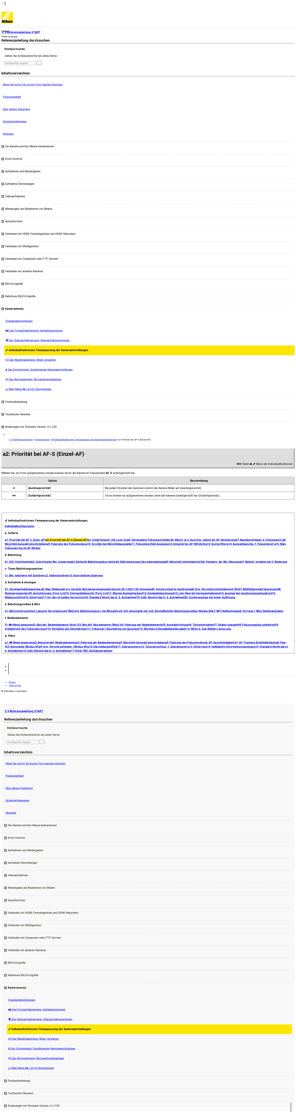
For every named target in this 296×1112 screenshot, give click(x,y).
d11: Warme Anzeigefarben (124, 593)
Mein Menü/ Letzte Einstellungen (28, 389)
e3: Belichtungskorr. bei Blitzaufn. (97, 611)
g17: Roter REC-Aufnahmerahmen (90, 650)
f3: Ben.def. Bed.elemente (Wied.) (99, 624)
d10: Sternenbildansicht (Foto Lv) (85, 593)
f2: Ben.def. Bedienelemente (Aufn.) (55, 624)
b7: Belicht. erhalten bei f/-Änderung (264, 561)
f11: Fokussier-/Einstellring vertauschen (112, 629)
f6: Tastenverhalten (201, 624)
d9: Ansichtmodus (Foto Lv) (46, 593)
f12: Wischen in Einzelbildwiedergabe (161, 629)
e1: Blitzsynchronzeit (18, 611)
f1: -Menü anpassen (19, 624)
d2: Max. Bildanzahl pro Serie (59, 589)
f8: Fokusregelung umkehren (256, 624)
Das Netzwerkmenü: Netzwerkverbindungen (33, 379)
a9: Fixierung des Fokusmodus (66, 544)
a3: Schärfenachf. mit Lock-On (107, 540)
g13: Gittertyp (196, 646)
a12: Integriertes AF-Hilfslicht (186, 544)
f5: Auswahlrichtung (175, 624)
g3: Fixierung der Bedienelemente (97, 642)
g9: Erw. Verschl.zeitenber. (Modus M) (63, 646)
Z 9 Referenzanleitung (21, 439)
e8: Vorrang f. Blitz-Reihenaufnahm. (261, 611)
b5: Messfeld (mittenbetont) (183, 561)
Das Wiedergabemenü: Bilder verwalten (30, 360)
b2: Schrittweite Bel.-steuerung (51, 561)
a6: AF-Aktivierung (224, 540)
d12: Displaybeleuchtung (157, 593)
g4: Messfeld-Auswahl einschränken (142, 642)
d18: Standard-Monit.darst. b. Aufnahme (109, 597)
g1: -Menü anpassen (19, 642)
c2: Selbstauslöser (57, 575)
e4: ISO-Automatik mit (134, 611)
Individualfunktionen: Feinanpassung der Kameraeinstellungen (46, 350)
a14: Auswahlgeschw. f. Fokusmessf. (250, 544)
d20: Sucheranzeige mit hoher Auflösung (209, 597)
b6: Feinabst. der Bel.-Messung (221, 561)
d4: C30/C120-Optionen (136, 589)
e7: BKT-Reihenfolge (225, 611)
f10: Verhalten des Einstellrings (66, 629)
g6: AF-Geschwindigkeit (219, 642)
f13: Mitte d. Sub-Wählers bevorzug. (208, 629)
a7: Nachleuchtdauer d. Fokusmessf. (259, 540)
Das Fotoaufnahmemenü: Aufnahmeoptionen (34, 330)
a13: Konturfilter (216, 544)
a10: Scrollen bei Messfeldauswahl (107, 544)
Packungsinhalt (12, 97)
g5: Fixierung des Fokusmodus (184, 642)
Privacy (12, 682)
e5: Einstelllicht (160, 611)
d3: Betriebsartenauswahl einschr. (99, 589)
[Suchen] (39, 63)
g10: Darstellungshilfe (101, 646)
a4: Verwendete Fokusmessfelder (148, 540)
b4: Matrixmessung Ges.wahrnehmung (140, 561)
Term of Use (15, 685)
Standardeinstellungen (19, 321)
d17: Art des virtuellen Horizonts (62, 597)
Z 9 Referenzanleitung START (24, 711)
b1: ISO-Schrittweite (18, 561)
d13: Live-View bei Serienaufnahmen (196, 593)
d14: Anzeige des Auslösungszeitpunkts (244, 593)
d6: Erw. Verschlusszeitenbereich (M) (214, 589)
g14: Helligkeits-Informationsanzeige (229, 646)
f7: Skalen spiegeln (226, 624)
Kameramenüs (42, 439)
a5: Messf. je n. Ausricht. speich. (191, 540)
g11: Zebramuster (127, 646)
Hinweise (8, 134)
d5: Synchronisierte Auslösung (171, 589)
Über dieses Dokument (16, 109)
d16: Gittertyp (32, 597)
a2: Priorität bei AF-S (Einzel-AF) (67, 540)
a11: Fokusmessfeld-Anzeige (148, 544)
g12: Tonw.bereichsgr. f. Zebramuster (163, 646)
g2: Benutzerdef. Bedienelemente (54, 642)
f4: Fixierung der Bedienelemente (141, 624)
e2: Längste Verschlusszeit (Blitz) (54, 611)
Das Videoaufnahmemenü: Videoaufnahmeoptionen (37, 340)
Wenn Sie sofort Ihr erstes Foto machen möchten (33, 84)
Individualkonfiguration (19, 526)
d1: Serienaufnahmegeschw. (23, 589)
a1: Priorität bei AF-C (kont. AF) (25, 540)
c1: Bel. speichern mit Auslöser (25, 575)
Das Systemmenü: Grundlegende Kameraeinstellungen (39, 369)
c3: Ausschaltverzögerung (86, 575)
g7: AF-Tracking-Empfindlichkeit (255, 642)
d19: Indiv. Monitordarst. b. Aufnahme (159, 597)
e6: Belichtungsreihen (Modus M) (191, 611)
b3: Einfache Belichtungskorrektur (94, 561)
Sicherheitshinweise (15, 121)
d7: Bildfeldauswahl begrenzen (257, 589)
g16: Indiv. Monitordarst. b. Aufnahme (45, 650)
